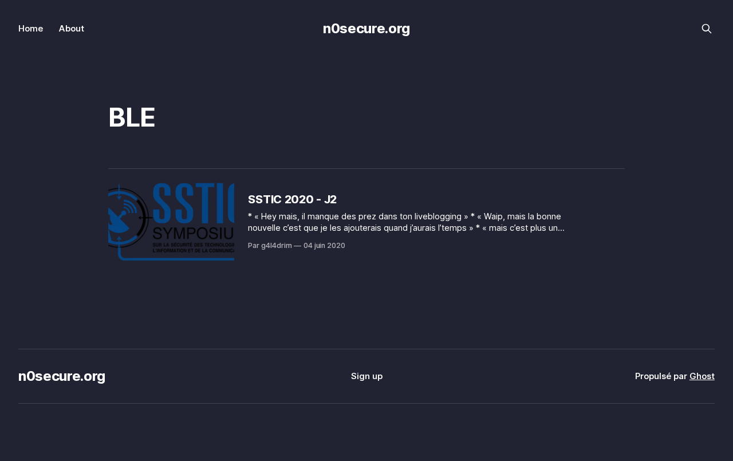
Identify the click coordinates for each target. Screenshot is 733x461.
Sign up (367, 376)
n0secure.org (366, 28)
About (71, 28)
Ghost (702, 376)
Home (30, 28)
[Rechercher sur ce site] (706, 28)
